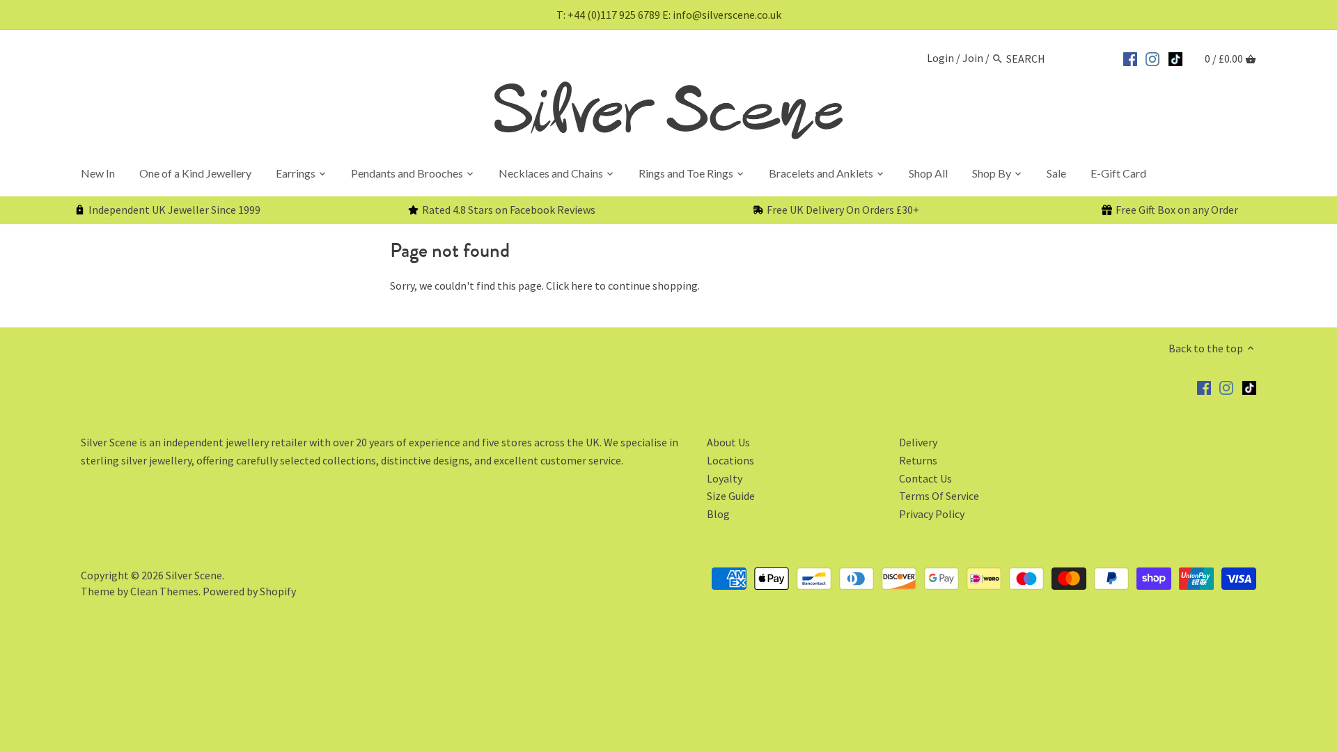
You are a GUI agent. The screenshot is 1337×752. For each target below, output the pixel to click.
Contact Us (925, 478)
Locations (730, 460)
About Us (728, 442)
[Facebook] (1130, 57)
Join (972, 58)
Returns (918, 460)
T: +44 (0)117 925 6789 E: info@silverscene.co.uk (668, 15)
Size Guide (731, 496)
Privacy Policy (931, 514)
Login (940, 58)
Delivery (918, 442)
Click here (569, 285)
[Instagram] (1152, 57)
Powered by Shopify (249, 591)
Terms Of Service (939, 496)
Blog (718, 514)
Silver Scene (194, 575)
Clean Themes (164, 591)
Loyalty (724, 478)
